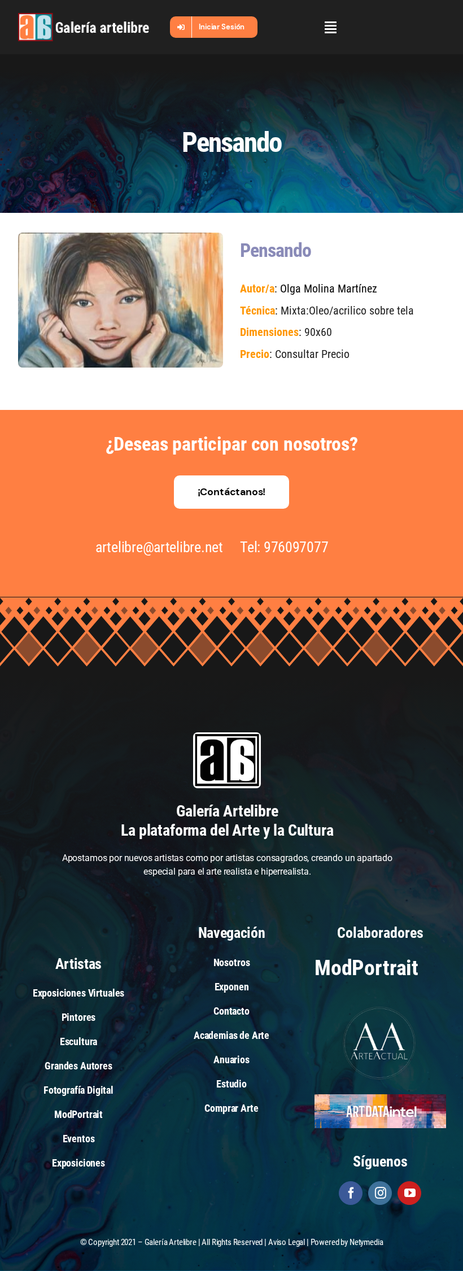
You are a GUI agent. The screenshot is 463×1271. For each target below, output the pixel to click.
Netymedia (366, 1242)
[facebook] (350, 1193)
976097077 (296, 547)
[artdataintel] (380, 1098)
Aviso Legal (286, 1242)
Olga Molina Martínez (328, 288)
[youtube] (409, 1193)
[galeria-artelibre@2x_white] (83, 17)
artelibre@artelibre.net (159, 547)
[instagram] (380, 1193)
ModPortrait (366, 967)
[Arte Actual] (380, 1008)
